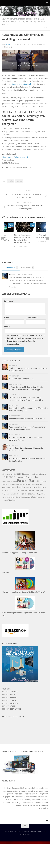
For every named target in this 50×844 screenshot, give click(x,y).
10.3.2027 (10, 691)
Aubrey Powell (6, 474)
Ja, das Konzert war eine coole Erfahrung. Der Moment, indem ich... (26, 449)
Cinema (43, 474)
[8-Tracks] (25, 569)
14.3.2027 (10, 697)
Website (7, 326)
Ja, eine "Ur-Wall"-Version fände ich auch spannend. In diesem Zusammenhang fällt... (26, 398)
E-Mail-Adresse (32, 317)
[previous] (2, 238)
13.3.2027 (8, 694)
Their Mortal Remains (27, 21)
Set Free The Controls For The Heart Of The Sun (27, 418)
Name (7, 317)
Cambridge (27, 474)
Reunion (34, 494)
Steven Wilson (20, 497)
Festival (10, 484)
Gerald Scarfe (23, 484)
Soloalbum (12, 497)
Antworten (13, 287)
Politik (20, 490)
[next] (47, 238)
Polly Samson (28, 490)
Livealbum (21, 487)
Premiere (39, 490)
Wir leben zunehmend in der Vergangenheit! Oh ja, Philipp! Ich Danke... (28, 369)
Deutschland (33, 477)
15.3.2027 (9, 700)
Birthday (13, 474)
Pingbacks (28, 267)
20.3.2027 (11, 709)
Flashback (16, 484)
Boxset (20, 474)
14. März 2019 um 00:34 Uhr (24, 274)
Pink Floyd (12, 19)
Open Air (4, 491)
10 (12, 225)
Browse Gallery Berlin (20, 84)
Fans (44, 481)
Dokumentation (7, 481)
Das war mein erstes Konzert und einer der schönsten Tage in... (25, 438)
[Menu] (47, 3)
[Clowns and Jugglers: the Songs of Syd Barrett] (25, 549)
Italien (13, 487)
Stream (28, 496)
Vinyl (10, 500)
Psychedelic (13, 494)
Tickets (4, 500)
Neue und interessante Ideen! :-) (21, 378)
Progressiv (5, 494)
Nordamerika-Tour (36, 487)
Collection (8, 476)
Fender (4, 484)
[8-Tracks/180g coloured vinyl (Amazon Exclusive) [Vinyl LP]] (25, 609)
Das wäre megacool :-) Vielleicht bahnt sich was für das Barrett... (27, 459)
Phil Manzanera (11, 491)
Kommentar (9, 301)
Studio (33, 496)
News (4, 19)
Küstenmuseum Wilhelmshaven (14, 157)
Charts (38, 474)
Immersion (6, 487)
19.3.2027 (9, 706)
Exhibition (11, 181)
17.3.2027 (10, 703)
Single (6, 497)
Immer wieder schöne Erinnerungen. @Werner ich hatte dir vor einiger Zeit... (28, 409)
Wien (14, 500)
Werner (8, 44)
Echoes (15, 481)
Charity (33, 474)
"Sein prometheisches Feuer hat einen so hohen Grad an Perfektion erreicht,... (27, 428)
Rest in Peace (26, 493)
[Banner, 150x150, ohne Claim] (11, 736)
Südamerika (40, 497)
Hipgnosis (19, 181)
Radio (18, 494)
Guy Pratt (31, 484)
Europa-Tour (26, 480)
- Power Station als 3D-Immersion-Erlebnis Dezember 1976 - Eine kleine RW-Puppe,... (26, 388)
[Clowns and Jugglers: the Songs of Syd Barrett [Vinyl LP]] (25, 589)
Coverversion (20, 477)
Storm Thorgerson (26, 19)
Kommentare (11, 267)
